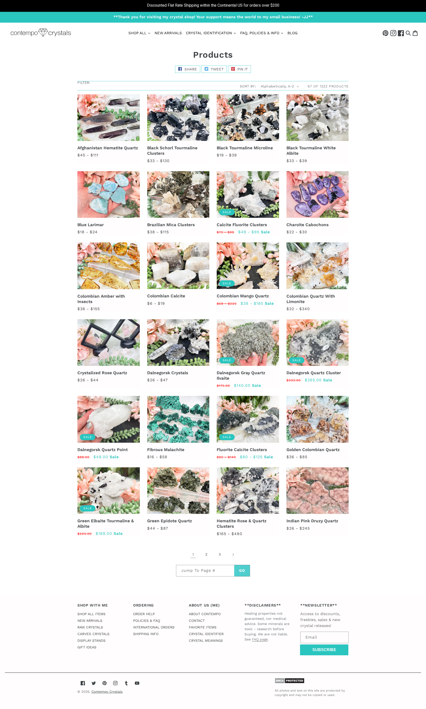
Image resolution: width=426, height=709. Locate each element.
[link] (213, 6)
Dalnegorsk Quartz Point (102, 449)
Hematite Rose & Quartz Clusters (241, 523)
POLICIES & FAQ (146, 621)
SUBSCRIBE (324, 650)
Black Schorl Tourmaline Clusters (172, 150)
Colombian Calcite (166, 295)
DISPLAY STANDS (91, 640)
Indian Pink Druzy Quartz (312, 520)
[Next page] (233, 554)
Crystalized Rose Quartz (102, 372)
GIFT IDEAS (86, 647)
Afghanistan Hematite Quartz (107, 147)
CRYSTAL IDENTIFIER (206, 634)
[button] (408, 33)
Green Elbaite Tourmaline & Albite (105, 523)
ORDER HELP (144, 614)
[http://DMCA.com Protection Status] (289, 682)
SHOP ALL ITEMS (91, 614)
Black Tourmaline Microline (245, 147)
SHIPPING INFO (146, 634)
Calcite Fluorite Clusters (242, 224)
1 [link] (193, 554)
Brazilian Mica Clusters (171, 224)
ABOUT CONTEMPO (205, 614)
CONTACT (197, 621)
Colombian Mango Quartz (243, 295)
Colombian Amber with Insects (101, 299)
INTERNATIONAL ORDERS (154, 627)
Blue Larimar (90, 224)
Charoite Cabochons (307, 224)
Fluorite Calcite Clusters (242, 449)
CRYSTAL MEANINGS (206, 640)
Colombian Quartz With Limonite (310, 299)
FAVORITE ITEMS (202, 627)
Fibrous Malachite (165, 449)
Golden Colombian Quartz (313, 449)
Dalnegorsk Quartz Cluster (313, 372)
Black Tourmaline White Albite (311, 150)
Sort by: (248, 86)
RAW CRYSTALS (90, 627)
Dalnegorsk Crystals (167, 372)
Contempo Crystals (107, 691)
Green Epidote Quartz (169, 520)
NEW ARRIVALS (89, 621)
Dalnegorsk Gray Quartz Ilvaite (241, 375)
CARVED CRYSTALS (93, 634)
